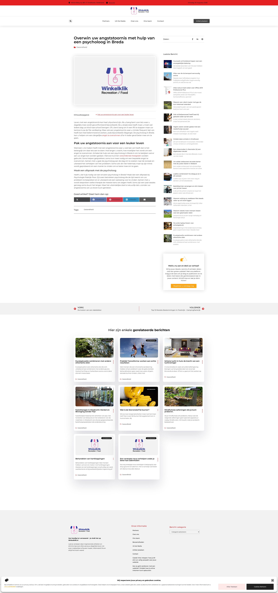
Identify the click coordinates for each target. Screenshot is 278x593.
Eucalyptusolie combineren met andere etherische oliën (93, 362)
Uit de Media (137, 546)
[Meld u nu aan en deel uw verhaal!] (183, 259)
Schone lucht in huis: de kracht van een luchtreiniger (182, 362)
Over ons (134, 21)
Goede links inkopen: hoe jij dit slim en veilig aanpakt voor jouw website (144, 560)
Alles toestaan (232, 587)
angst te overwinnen (111, 135)
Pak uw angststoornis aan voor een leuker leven (115, 115)
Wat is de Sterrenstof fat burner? (134, 410)
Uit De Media (120, 21)
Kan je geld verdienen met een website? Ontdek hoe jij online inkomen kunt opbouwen (144, 568)
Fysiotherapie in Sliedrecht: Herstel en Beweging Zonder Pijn (92, 411)
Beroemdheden (138, 542)
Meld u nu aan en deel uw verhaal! (183, 266)
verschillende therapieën (130, 156)
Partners (105, 21)
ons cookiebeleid (9, 586)
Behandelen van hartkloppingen (90, 459)
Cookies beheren (260, 587)
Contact (160, 21)
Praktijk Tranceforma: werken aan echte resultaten (138, 362)
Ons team (148, 21)
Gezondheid (81, 47)
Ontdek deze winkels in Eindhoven (186, 139)
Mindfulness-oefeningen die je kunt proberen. (180, 411)
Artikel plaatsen (138, 550)
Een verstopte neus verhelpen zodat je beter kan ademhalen (137, 460)
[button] (272, 580)
